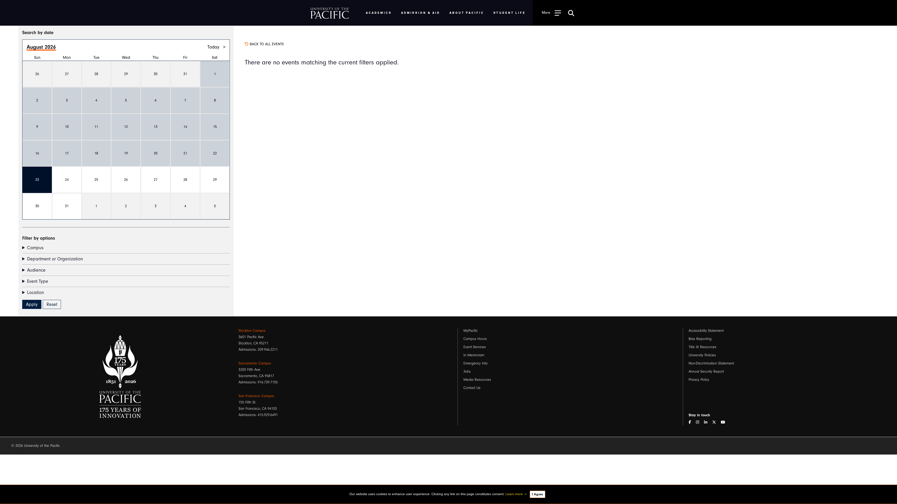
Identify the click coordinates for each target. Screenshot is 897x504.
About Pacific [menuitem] (466, 12)
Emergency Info (475, 363)
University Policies (702, 355)
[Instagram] (699, 422)
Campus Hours (475, 339)
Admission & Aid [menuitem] (420, 12)
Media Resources (477, 380)
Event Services (474, 347)
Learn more (514, 494)
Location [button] (35, 292)
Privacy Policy (699, 380)
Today (213, 47)
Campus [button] (35, 247)
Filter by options (38, 238)
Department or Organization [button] (55, 259)
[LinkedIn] (707, 422)
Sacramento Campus (254, 363)
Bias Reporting (700, 339)
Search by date (37, 32)
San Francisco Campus (256, 396)
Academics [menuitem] (379, 12)
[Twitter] (716, 422)
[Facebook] (692, 422)
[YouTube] (725, 422)
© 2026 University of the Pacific (35, 446)
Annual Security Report (706, 371)
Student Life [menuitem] (509, 12)
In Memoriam (473, 355)
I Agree (537, 494)
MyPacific (470, 331)
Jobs (467, 371)
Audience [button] (36, 270)
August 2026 (41, 47)
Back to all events (266, 44)
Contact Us (472, 388)
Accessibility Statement (706, 331)
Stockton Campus (252, 331)
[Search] (571, 12)
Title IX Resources (702, 347)
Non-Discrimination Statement (711, 363)
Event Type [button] (37, 281)
